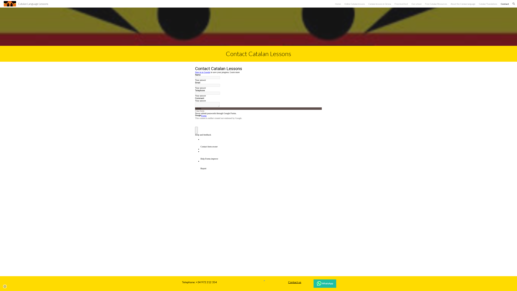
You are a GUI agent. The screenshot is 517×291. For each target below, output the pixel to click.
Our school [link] (416, 4)
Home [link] (338, 4)
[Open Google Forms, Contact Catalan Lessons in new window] (317, 68)
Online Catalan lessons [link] (354, 4)
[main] (258, 53)
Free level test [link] (401, 4)
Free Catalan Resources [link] (436, 4)
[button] (514, 4)
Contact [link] (505, 4)
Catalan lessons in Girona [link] (379, 4)
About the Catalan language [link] (463, 4)
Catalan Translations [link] (488, 4)
